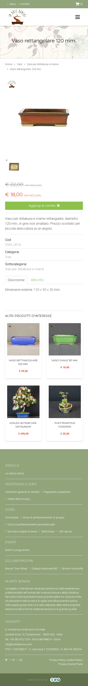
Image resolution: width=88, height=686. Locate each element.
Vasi (19, 64)
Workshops (48, 531)
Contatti (24, 4)
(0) (81, 4)
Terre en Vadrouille (72, 568)
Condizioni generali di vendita (22, 491)
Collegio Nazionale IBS (44, 568)
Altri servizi (65, 531)
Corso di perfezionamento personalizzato (31, 524)
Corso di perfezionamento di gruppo (43, 517)
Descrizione (16, 280)
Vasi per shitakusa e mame (43, 64)
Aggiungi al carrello (42, 206)
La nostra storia (14, 473)
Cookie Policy (74, 659)
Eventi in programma (17, 550)
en (21, 659)
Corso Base (11, 517)
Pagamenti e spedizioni (57, 491)
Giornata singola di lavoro (22, 531)
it (6, 659)
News (12, 4)
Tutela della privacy (18, 498)
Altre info (37, 280)
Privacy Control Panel (70, 664)
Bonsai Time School (16, 568)
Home (8, 64)
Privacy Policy (57, 659)
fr (13, 659)
